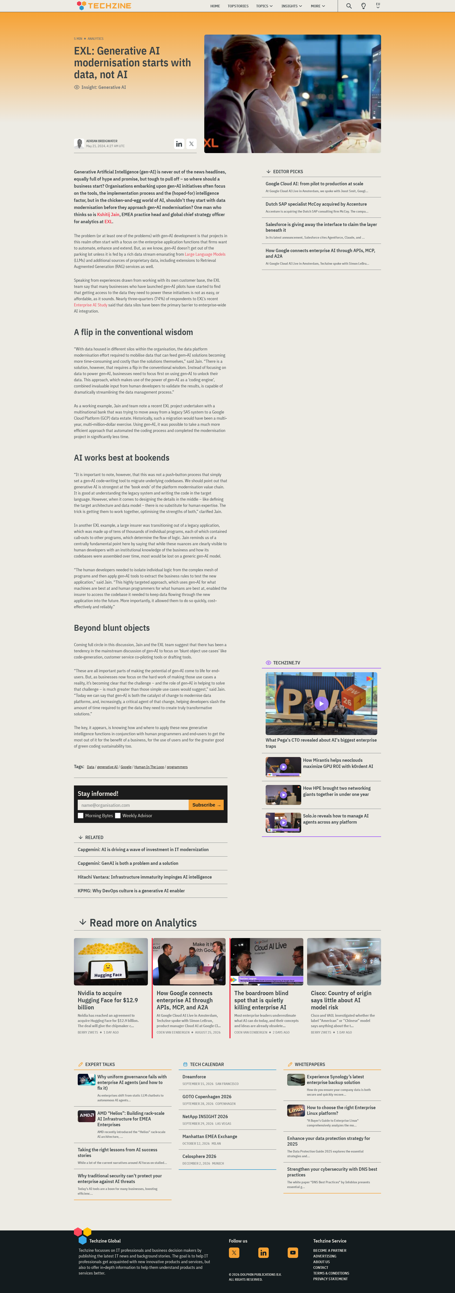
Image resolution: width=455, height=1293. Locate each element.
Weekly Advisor (137, 815)
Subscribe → (206, 805)
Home (215, 6)
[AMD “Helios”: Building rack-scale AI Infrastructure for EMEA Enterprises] (87, 1124)
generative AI (107, 766)
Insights (290, 6)
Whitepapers (310, 1064)
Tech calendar (207, 1064)
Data (90, 766)
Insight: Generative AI (104, 87)
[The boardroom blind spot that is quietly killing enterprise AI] (267, 961)
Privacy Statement (330, 1278)
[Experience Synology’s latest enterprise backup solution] (296, 1085)
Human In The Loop (149, 766)
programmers (177, 766)
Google (126, 766)
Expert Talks (100, 1064)
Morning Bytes (99, 815)
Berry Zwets (88, 1032)
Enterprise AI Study (90, 305)
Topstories (238, 6)
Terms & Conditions (331, 1273)
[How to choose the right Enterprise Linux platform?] (296, 1116)
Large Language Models (205, 254)
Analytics (96, 38)
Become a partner (329, 1250)
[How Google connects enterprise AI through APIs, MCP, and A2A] (189, 961)
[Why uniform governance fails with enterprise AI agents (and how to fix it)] (87, 1088)
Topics (262, 6)
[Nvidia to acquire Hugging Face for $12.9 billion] (111, 961)
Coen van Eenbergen (173, 1032)
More (316, 6)
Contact (320, 1267)
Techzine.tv (286, 662)
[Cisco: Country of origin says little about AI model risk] (344, 961)
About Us (321, 1261)
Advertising (324, 1256)
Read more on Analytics (143, 922)
